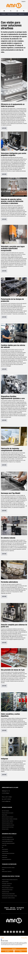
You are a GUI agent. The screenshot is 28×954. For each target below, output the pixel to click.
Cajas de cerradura (5, 881)
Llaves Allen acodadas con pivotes (8, 839)
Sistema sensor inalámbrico (7, 871)
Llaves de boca (4, 857)
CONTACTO (6, 907)
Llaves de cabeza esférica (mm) (7, 841)
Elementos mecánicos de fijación (7, 816)
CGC (18, 909)
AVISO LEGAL (12, 907)
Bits (3, 847)
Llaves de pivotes (5, 851)
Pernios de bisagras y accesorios (7, 887)
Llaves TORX (4, 845)
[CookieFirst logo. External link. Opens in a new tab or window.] (1, 939)
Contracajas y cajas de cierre (7, 883)
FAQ (20, 909)
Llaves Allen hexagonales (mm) (7, 837)
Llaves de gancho (5, 849)
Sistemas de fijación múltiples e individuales (9, 818)
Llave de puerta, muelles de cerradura (8, 897)
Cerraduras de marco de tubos (7, 889)
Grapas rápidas (4, 814)
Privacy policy (24, 937)
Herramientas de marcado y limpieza (8, 867)
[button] (24, 1)
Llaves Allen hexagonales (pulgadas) (8, 843)
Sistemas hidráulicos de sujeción (7, 812)
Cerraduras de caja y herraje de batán (8, 893)
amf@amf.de (7, 801)
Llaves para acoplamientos (6, 859)
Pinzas (3, 869)
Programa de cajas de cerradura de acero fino (10, 879)
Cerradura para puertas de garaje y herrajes (9, 895)
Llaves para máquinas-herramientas (8, 853)
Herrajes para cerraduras (6, 885)
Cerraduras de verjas (5, 891)
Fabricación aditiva (5, 829)
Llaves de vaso (4, 855)
